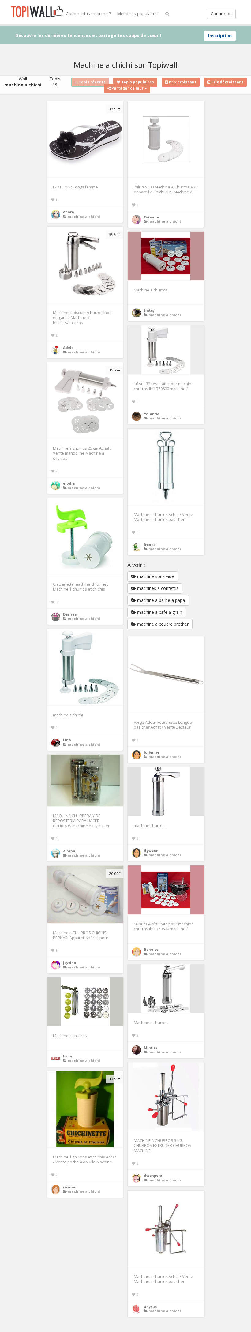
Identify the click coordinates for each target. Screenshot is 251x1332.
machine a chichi (84, 216)
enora (68, 212)
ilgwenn (151, 850)
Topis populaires (137, 82)
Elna (67, 739)
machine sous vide (155, 576)
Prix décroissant (226, 82)
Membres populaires (137, 13)
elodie (69, 483)
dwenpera (153, 1175)
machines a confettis (157, 588)
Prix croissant (182, 82)
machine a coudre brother (162, 624)
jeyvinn (69, 962)
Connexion (221, 13)
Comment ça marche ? (88, 13)
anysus (150, 1306)
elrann (69, 850)
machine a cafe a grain (159, 612)
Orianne (151, 217)
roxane (69, 1187)
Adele (68, 347)
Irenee (149, 544)
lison (67, 1056)
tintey (149, 310)
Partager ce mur (127, 88)
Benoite (151, 949)
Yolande (151, 414)
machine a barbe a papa (160, 600)
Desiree (70, 614)
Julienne (151, 752)
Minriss (150, 1047)
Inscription (220, 35)
